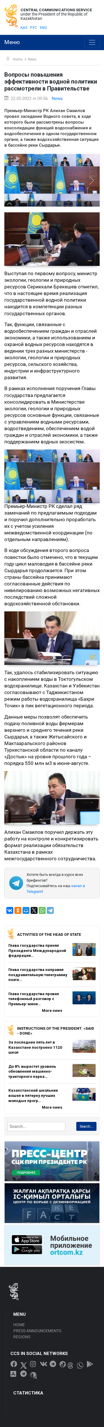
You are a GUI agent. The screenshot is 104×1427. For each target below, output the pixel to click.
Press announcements (37, 1330)
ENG (43, 28)
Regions (21, 1337)
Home (19, 1324)
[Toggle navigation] (92, 42)
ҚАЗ (24, 28)
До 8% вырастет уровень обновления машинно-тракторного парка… (32, 1071)
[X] (34, 910)
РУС (33, 28)
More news (52, 1010)
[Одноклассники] (17, 910)
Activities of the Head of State (49, 934)
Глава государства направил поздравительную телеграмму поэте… (37, 974)
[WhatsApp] (42, 910)
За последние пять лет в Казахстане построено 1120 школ (35, 1047)
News (57, 98)
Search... (86, 1126)
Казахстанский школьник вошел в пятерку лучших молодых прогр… (33, 1095)
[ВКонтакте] (9, 910)
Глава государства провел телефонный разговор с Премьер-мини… (33, 998)
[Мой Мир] (26, 910)
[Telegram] (50, 910)
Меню (12, 42)
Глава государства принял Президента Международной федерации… (37, 950)
